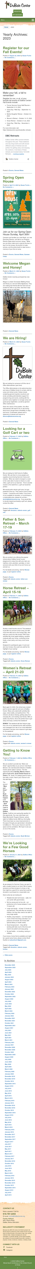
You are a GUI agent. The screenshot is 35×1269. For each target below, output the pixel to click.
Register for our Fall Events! (16, 49)
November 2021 (10, 1021)
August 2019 (9, 1086)
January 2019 (9, 1103)
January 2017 (9, 1159)
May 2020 (8, 1064)
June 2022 (8, 1004)
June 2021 (8, 1033)
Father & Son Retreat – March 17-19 (16, 523)
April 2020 (8, 1067)
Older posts (7, 955)
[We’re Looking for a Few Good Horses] (17, 870)
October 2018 (9, 1110)
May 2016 (8, 1171)
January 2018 (9, 1132)
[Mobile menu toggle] (33, 20)
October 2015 (9, 1185)
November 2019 (10, 1079)
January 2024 (9, 977)
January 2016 (9, 1178)
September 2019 (10, 1084)
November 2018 (10, 1108)
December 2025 (10, 965)
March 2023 (8, 984)
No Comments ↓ (10, 57)
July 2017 (8, 1144)
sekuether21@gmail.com (18, 940)
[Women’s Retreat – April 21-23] (17, 692)
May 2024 (8, 975)
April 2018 (8, 1125)
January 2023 (9, 989)
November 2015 (10, 1183)
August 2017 (9, 1142)
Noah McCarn (25, 836)
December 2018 (10, 1105)
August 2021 (9, 1028)
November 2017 (10, 1137)
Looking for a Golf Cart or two (16, 430)
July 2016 (8, 1166)
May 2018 (8, 1122)
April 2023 (8, 982)
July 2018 (8, 1117)
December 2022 (10, 992)
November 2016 (10, 1161)
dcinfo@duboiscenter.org (11, 499)
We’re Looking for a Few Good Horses (15, 846)
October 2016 (9, 1163)
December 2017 (10, 1134)
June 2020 (8, 1062)
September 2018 (10, 1113)
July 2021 (8, 1030)
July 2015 (8, 1192)
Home (6, 27)
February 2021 (9, 1042)
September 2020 (10, 1054)
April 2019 (8, 1096)
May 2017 (8, 1149)
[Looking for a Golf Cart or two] (17, 455)
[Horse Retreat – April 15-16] (17, 613)
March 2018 (8, 1127)
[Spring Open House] (17, 209)
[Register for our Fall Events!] (17, 74)
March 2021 (8, 1040)
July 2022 (8, 1001)
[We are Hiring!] (17, 363)
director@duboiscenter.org (12, 416)
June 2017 (8, 1146)
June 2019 (8, 1091)
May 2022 (8, 1006)
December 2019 (10, 1076)
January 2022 (9, 1016)
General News (19, 170)
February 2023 (9, 987)
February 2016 (9, 1175)
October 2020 (9, 1052)
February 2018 (9, 1129)
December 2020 (10, 1047)
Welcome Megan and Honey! (16, 265)
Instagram (9, 1250)
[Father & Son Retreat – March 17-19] (17, 545)
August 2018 (9, 1115)
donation (14, 510)
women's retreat (26, 743)
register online (16, 572)
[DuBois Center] (18, 5)
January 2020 (9, 1074)
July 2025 (8, 970)
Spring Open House (13, 179)
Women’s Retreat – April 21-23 (17, 669)
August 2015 (9, 1190)
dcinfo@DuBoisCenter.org (17, 1216)
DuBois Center (19, 1261)
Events (11, 170)
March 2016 (8, 1173)
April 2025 (8, 972)
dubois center (22, 510)
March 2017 (8, 1154)
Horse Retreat (25, 661)
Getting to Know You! (16, 752)
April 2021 (8, 1038)
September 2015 (10, 1188)
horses (5, 949)
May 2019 (8, 1093)
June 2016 (8, 1168)
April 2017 (8, 1151)
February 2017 (9, 1156)
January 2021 (9, 1045)
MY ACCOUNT (17, 15)
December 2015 (10, 1180)
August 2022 (9, 999)
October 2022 (9, 994)
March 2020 (8, 1069)
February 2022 (9, 1013)
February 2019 (9, 1100)
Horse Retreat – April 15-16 (16, 589)
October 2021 (9, 1023)
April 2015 (8, 1195)
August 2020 (9, 1057)
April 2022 (8, 1008)
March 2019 (8, 1098)
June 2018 (8, 1120)
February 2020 (9, 1071)
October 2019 (9, 1081)
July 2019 (8, 1088)
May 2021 (8, 1035)
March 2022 (8, 1011)
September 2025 (10, 967)
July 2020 (8, 1059)
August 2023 (9, 979)
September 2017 (10, 1139)
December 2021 (10, 1018)
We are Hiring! (15, 337)
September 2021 (10, 1025)
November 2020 (10, 1050)
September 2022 (10, 996)
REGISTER (17, 11)
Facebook (9, 1247)
